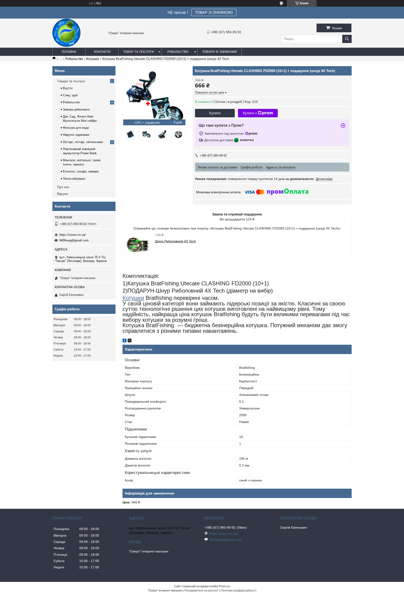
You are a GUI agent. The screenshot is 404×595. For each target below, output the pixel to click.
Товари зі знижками (219, 52)
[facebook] (124, 341)
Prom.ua (224, 586)
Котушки (92, 59)
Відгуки (62, 194)
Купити (214, 113)
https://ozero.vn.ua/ (72, 235)
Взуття (67, 88)
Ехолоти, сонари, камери (80, 171)
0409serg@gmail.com (74, 240)
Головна (69, 52)
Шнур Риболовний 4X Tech (175, 241)
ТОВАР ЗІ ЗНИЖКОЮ (214, 12)
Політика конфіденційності (238, 590)
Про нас (63, 187)
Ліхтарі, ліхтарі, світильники (83, 142)
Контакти (102, 52)
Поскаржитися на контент (201, 590)
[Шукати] (347, 39)
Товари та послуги (71, 81)
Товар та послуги (138, 52)
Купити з (250, 113)
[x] (129, 341)
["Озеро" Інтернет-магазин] (66, 45)
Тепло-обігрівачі (74, 178)
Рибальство (177, 52)
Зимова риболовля (76, 109)
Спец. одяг (70, 95)
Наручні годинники (76, 134)
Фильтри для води (76, 127)
